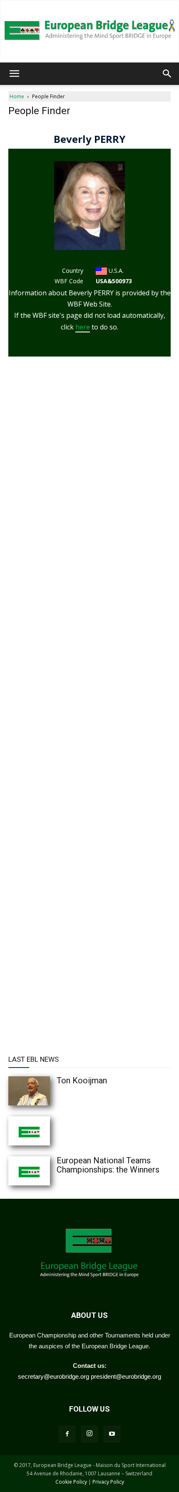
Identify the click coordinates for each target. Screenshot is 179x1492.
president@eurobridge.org (126, 1376)
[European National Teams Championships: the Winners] (45, 1170)
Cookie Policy (71, 1481)
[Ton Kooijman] (45, 1090)
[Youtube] (112, 1434)
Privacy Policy (108, 1481)
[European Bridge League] (89, 29)
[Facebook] (67, 1434)
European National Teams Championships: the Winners (108, 1165)
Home (17, 96)
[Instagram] (89, 1434)
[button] (14, 73)
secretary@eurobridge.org (53, 1376)
